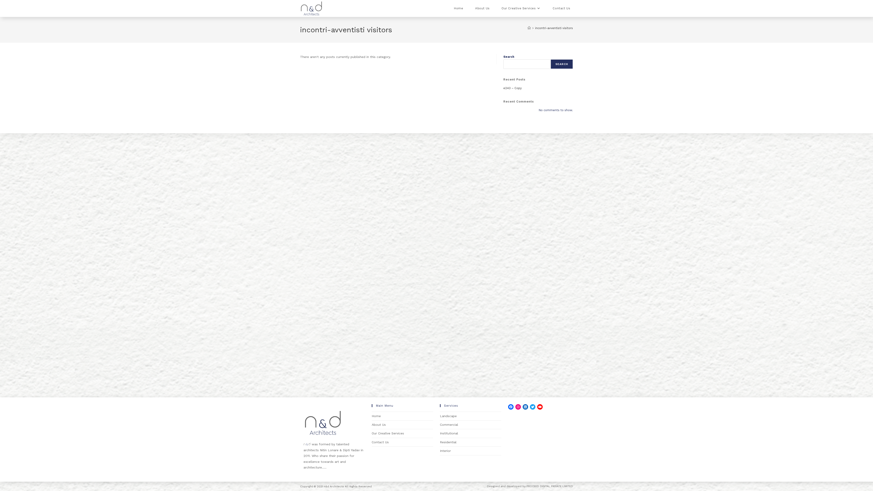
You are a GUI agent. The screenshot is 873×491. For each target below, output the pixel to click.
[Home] (529, 28)
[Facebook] (511, 407)
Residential (448, 442)
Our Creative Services (388, 433)
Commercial (449, 424)
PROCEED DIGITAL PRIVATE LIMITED (550, 486)
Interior (445, 451)
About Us (379, 424)
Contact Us (380, 442)
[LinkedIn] (525, 407)
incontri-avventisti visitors (554, 28)
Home (376, 416)
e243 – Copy (512, 88)
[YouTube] (540, 407)
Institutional (449, 433)
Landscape (448, 416)
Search (508, 56)
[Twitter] (532, 407)
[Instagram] (518, 407)
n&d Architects (333, 486)
